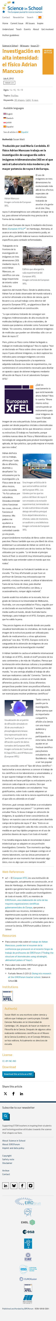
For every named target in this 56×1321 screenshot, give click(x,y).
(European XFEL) (17, 228)
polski (9, 122)
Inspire (40, 23)
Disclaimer (7, 1163)
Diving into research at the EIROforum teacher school (29, 975)
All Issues (30, 23)
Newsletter (18, 17)
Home (5, 23)
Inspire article (48, 51)
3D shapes (19, 100)
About (36, 29)
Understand (7, 29)
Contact (6, 17)
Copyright (7, 1155)
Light (28, 100)
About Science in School (13, 1140)
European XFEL (20, 878)
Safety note (8, 1159)
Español (9, 126)
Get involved (47, 29)
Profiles (14, 95)
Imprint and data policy (13, 1148)
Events (27, 29)
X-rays (35, 100)
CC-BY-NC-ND (9, 1061)
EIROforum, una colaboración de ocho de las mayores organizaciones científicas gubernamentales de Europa (26, 903)
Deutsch (9, 118)
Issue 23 (35, 45)
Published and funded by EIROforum (17, 1308)
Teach (19, 29)
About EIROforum (11, 1144)
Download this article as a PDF (18, 1073)
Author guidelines (10, 35)
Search (30, 17)
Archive (5, 1170)
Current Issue (16, 23)
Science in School (10, 45)
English (9, 113)
